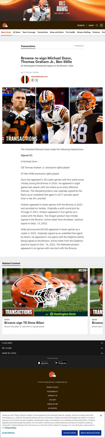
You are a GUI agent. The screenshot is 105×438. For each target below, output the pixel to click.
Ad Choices (52, 408)
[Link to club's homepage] (5, 24)
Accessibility (52, 391)
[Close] (101, 415)
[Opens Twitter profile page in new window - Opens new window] (36, 80)
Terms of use (52, 404)
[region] (52, 424)
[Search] (97, 25)
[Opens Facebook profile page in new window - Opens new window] (32, 80)
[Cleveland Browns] (52, 374)
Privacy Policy (52, 387)
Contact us (52, 395)
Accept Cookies (70, 433)
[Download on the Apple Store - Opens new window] (43, 363)
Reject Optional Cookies (90, 433)
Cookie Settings (8, 433)
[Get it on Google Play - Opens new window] (61, 364)
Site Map (52, 400)
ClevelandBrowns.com (39, 76)
